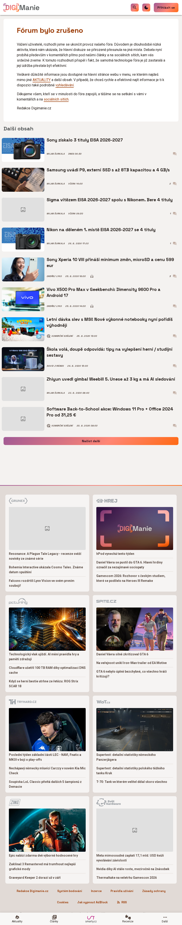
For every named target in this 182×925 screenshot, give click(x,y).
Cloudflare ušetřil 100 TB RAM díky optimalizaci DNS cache (47, 670)
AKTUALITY (42, 80)
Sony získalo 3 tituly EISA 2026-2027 (85, 140)
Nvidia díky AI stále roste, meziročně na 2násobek (132, 869)
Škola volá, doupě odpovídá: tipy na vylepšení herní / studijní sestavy (109, 352)
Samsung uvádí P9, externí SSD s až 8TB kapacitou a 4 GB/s (108, 170)
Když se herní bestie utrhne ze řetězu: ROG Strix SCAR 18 (43, 683)
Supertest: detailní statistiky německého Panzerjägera (126, 757)
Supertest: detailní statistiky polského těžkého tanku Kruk (130, 770)
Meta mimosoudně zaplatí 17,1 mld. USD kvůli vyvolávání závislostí (130, 858)
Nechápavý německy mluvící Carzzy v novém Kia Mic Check (47, 770)
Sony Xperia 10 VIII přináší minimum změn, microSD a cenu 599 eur (110, 262)
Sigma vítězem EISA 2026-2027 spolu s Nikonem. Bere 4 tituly (110, 200)
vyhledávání (64, 85)
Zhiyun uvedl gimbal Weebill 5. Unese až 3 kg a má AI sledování (111, 379)
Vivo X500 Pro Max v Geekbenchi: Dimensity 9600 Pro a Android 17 (103, 292)
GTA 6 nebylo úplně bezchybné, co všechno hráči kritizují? (131, 674)
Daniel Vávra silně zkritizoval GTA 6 (122, 654)
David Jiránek (55, 366)
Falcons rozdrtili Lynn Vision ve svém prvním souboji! (41, 583)
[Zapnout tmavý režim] (146, 8)
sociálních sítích (56, 99)
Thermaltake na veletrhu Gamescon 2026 (126, 877)
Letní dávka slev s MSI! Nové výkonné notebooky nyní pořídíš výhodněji (110, 322)
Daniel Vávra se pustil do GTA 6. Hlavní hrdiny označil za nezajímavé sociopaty (129, 565)
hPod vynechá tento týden (115, 553)
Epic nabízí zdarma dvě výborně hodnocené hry (43, 855)
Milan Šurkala (56, 154)
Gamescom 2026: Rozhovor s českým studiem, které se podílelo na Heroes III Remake (130, 578)
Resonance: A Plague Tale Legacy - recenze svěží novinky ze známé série (45, 556)
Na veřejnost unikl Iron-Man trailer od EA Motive (131, 663)
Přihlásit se (166, 8)
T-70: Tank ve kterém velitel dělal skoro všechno (131, 782)
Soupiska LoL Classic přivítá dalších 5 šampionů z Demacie (45, 784)
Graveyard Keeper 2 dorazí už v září (35, 877)
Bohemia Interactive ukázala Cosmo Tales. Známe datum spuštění (46, 569)
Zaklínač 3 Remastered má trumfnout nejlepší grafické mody (42, 866)
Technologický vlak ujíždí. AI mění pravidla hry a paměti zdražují (44, 656)
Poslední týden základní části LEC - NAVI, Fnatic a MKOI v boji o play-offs (45, 757)
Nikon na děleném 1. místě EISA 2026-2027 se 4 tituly (101, 229)
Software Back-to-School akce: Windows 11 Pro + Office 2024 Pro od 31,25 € (110, 412)
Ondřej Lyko (54, 276)
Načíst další (91, 441)
